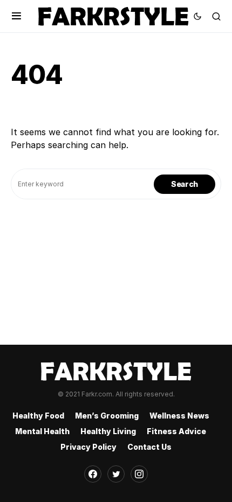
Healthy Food (38, 415)
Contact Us (149, 446)
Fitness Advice (176, 431)
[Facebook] (92, 474)
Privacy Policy (88, 446)
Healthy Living (108, 431)
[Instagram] (139, 474)
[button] (16, 16)
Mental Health (42, 431)
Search (184, 184)
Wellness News (179, 415)
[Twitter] (116, 474)
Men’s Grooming (107, 415)
